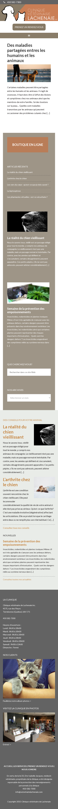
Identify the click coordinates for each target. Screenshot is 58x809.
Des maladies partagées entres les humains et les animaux (26, 53)
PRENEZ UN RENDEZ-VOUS (40, 766)
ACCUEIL (8, 766)
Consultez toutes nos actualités (17, 579)
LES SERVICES (20, 766)
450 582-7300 (14, 2)
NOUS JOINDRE (29, 769)
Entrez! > (7, 744)
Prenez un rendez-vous (29, 27)
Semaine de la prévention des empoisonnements (25, 310)
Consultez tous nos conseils (16, 527)
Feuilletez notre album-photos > (17, 701)
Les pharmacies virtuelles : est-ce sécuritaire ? (27, 197)
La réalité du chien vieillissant (20, 172)
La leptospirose (14, 191)
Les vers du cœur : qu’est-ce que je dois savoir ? (28, 184)
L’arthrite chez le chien (17, 178)
